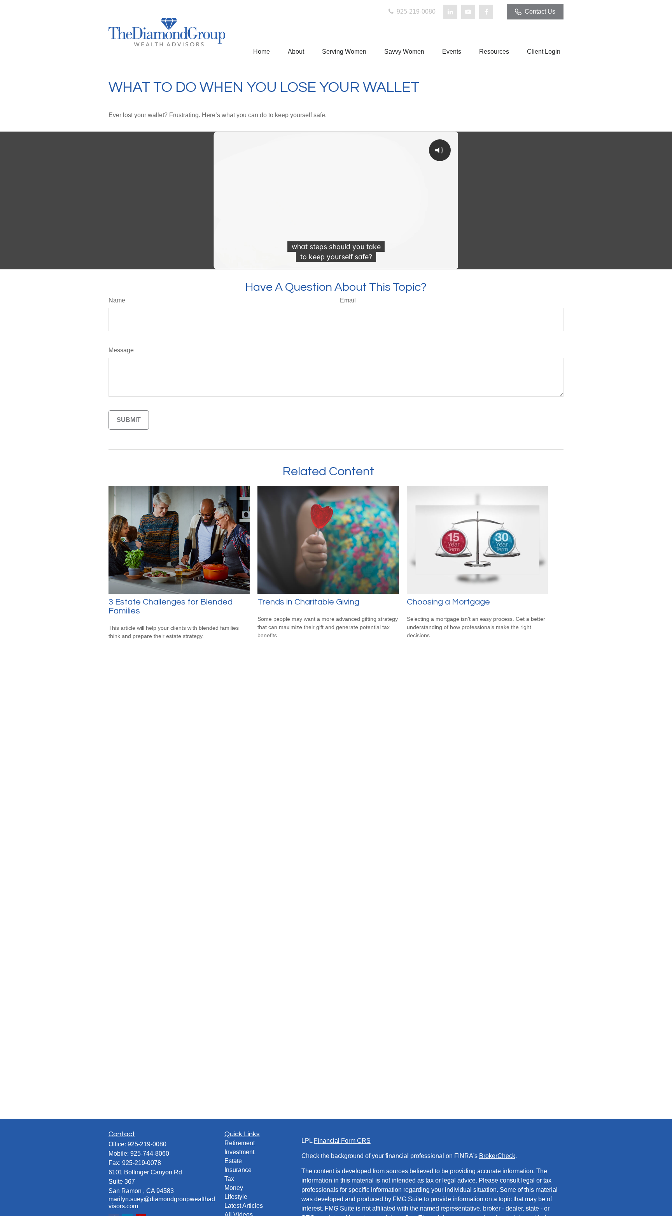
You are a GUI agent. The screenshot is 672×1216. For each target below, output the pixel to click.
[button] (261, 51)
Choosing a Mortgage (448, 601)
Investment (239, 1152)
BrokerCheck (497, 1156)
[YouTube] (468, 12)
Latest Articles (243, 1205)
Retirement (239, 1143)
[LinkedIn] (450, 12)
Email (348, 300)
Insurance (238, 1170)
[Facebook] (486, 12)
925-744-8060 (149, 1153)
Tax (229, 1179)
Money (233, 1187)
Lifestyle (235, 1196)
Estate (233, 1161)
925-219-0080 (415, 11)
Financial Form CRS (342, 1140)
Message (121, 350)
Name (116, 300)
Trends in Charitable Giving (308, 601)
